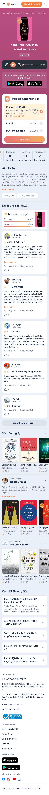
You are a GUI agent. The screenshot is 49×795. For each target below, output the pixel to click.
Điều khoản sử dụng (10, 788)
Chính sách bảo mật (32, 788)
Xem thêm (6, 190)
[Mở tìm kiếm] (45, 4)
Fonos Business (8, 749)
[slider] (26, 64)
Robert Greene (28, 49)
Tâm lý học (29, 13)
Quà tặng (6, 744)
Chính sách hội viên (10, 729)
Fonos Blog (7, 734)
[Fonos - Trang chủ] (11, 4)
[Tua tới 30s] (19, 64)
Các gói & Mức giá (31, 4)
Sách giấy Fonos (9, 739)
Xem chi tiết (19, 116)
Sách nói (18, 13)
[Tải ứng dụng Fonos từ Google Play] (11, 767)
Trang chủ (7, 13)
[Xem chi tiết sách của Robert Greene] (45, 480)
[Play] (13, 64)
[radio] (24, 112)
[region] (24, 156)
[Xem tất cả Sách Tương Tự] (45, 433)
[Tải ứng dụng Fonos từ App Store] (10, 760)
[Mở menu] (3, 4)
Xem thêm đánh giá (23, 423)
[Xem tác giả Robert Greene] (5, 481)
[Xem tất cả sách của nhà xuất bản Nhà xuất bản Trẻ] (5, 543)
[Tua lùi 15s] (6, 64)
